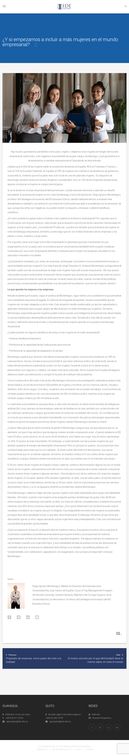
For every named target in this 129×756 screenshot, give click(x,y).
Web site (96, 714)
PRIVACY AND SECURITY (61, 749)
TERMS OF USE (42, 749)
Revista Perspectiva (102, 718)
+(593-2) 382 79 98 (54, 718)
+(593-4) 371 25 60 (14, 718)
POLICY (78, 749)
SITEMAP (89, 749)
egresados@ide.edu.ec (17, 721)
